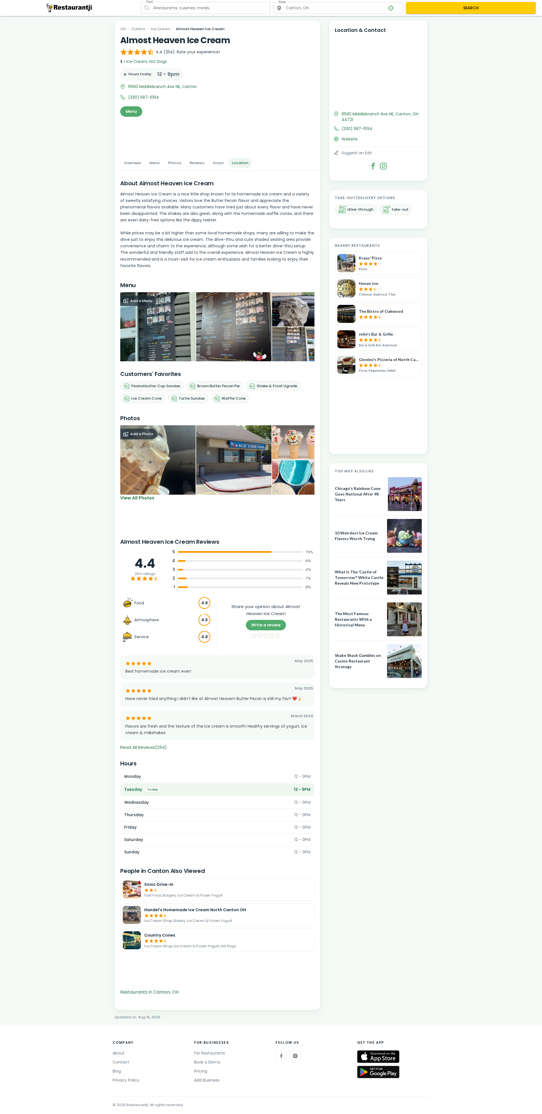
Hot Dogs (158, 61)
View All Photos (137, 498)
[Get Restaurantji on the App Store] (378, 1056)
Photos (174, 163)
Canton (138, 29)
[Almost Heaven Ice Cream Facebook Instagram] (383, 166)
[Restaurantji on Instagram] (295, 1056)
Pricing (200, 1071)
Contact (121, 1062)
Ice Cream (160, 29)
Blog (117, 1071)
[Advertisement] (217, 135)
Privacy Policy (126, 1080)
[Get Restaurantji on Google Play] (378, 1072)
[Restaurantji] (69, 7)
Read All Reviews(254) (143, 747)
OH (123, 29)
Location (240, 163)
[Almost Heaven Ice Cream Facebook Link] (373, 166)
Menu (131, 111)
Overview (132, 163)
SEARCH (471, 8)
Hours (218, 163)
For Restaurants (209, 1053)
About (118, 1053)
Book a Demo (207, 1062)
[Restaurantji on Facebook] (281, 1056)
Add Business (207, 1080)
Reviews (197, 163)
